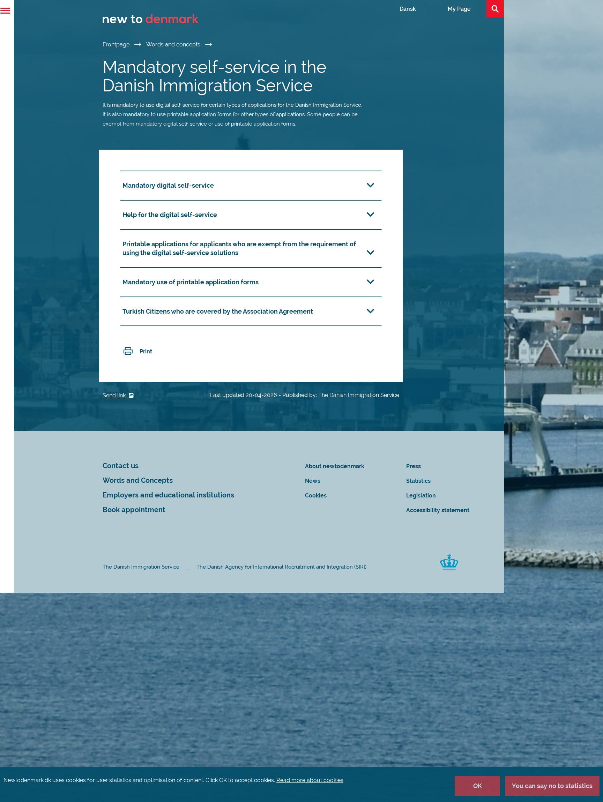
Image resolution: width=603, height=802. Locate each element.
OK (477, 785)
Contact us (121, 466)
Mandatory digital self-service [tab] (168, 185)
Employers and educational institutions (168, 495)
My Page (459, 9)
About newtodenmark (334, 466)
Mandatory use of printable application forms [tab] (190, 282)
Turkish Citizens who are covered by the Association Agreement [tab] (217, 311)
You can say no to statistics (552, 785)
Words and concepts (174, 44)
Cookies (316, 495)
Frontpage (117, 44)
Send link (115, 395)
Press (413, 466)
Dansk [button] (408, 9)
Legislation (421, 495)
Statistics (418, 481)
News (312, 481)
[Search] (495, 8)
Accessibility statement (437, 510)
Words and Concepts (138, 481)
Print (146, 351)
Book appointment (134, 510)
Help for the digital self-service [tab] (169, 214)
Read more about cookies (309, 780)
